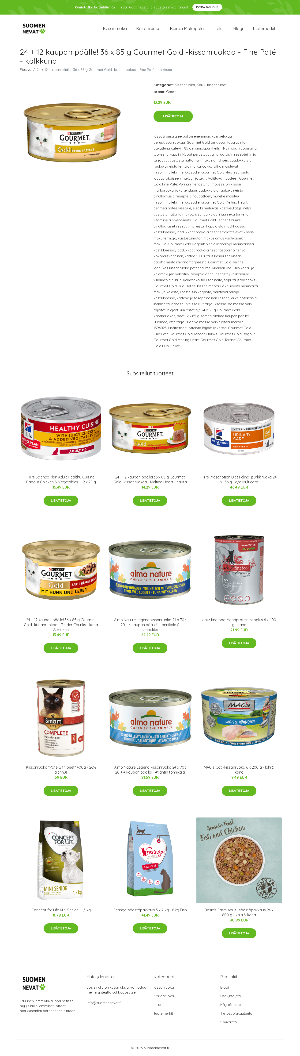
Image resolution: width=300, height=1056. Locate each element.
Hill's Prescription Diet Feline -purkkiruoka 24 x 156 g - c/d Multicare (239, 479)
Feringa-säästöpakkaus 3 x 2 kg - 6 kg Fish (150, 910)
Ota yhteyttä (230, 996)
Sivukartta (228, 1022)
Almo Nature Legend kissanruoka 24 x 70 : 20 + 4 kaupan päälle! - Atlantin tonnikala (150, 770)
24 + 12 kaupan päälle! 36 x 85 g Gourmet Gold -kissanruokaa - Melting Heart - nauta (150, 479)
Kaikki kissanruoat (211, 85)
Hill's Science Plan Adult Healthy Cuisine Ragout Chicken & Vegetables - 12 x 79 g (61, 479)
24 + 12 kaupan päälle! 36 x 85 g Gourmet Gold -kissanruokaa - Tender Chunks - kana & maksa (61, 624)
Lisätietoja (173, 116)
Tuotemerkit (263, 28)
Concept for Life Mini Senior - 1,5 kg (61, 910)
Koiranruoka (148, 28)
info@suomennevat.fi (104, 1003)
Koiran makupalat (187, 28)
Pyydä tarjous (207, 7)
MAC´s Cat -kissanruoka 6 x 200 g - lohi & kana (239, 770)
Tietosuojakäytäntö (236, 1013)
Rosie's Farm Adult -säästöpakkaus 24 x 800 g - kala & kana (239, 912)
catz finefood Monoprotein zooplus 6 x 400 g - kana (239, 622)
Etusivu (25, 69)
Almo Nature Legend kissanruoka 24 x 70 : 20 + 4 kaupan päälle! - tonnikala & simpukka (150, 624)
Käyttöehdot (230, 1004)
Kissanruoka (115, 28)
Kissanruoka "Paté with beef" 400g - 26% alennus (61, 770)
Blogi (238, 28)
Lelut (219, 28)
